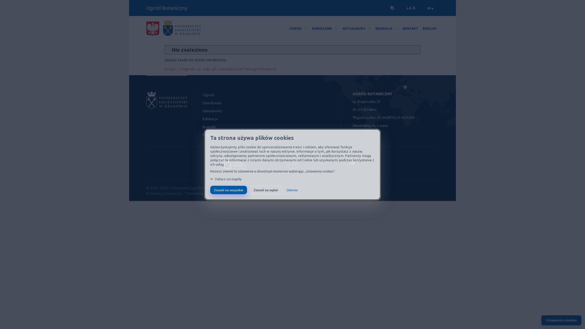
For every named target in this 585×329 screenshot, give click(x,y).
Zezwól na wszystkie (228, 190)
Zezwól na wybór (266, 190)
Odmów (292, 190)
